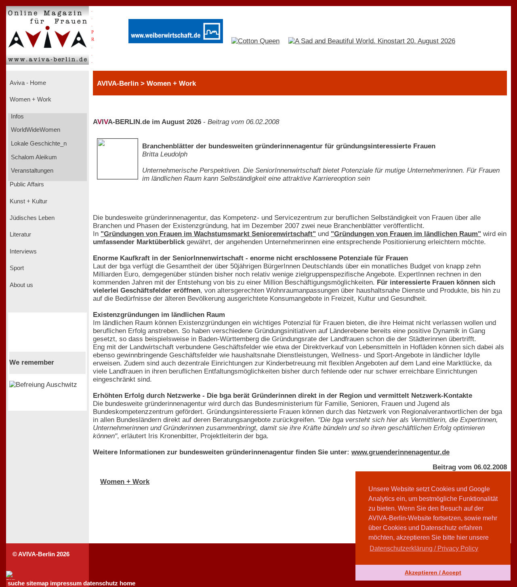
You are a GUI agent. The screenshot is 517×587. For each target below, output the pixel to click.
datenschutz (100, 583)
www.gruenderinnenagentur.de (400, 452)
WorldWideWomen (34, 130)
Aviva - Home (27, 83)
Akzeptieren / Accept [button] (433, 572)
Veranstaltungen (31, 170)
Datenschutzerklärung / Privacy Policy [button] (424, 548)
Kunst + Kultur (27, 201)
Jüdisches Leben (31, 218)
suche (16, 583)
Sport (16, 268)
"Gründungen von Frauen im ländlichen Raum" (406, 234)
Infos (16, 116)
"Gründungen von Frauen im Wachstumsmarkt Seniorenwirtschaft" (208, 234)
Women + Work (29, 99)
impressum (66, 583)
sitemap (37, 583)
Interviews (22, 251)
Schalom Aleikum (33, 157)
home (127, 583)
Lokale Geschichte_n (38, 143)
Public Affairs (26, 184)
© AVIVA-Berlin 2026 (41, 554)
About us (20, 285)
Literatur (19, 234)
